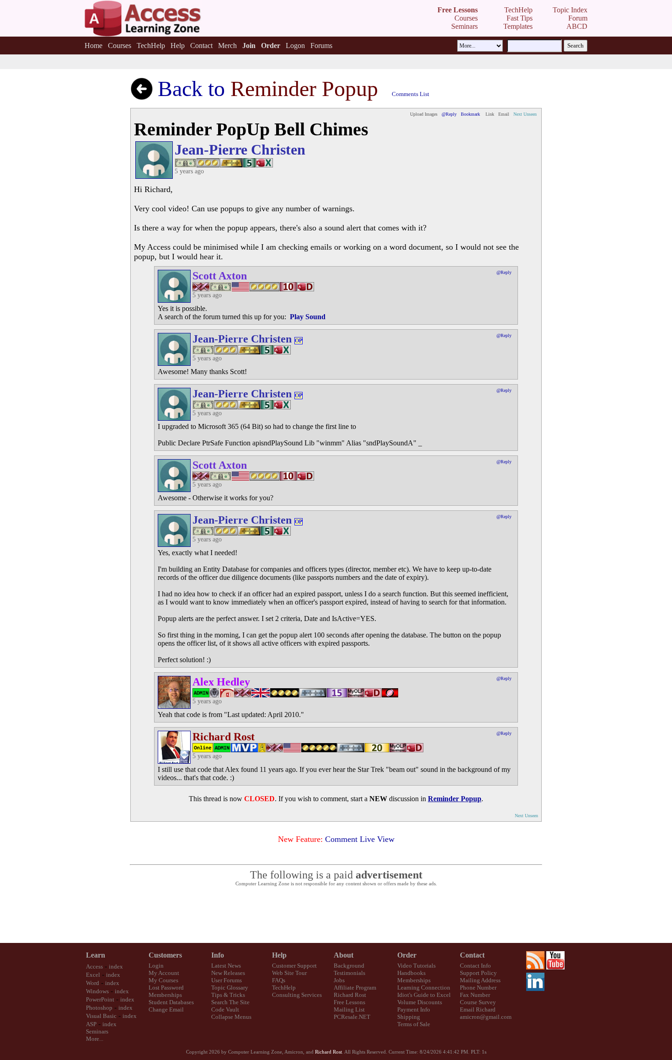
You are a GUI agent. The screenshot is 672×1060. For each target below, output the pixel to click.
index (116, 966)
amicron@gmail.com (486, 1016)
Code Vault (225, 1009)
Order (406, 955)
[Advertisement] (336, 915)
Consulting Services (297, 994)
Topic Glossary (229, 987)
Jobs (339, 980)
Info (217, 955)
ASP (91, 1024)
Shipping (408, 1016)
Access (94, 966)
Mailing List (349, 1009)
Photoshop (99, 1007)
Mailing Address (480, 980)
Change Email (166, 1009)
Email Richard (478, 1009)
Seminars (97, 1031)
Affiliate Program (355, 987)
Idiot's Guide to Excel (424, 994)
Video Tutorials (416, 965)
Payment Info (413, 1009)
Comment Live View (360, 839)
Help (178, 45)
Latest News (226, 965)
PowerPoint (100, 999)
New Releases (228, 972)
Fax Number (475, 994)
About (343, 955)
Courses (119, 45)
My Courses (163, 980)
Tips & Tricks (228, 994)
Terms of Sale (413, 1024)
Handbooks (411, 972)
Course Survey (478, 1002)
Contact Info (475, 965)
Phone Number (478, 987)
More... (94, 1038)
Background (349, 965)
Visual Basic (101, 1015)
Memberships (165, 994)
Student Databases (171, 1002)
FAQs (278, 980)
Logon (295, 45)
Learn (95, 955)
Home (93, 45)
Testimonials (349, 972)
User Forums (226, 980)
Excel (93, 974)
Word (92, 983)
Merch (227, 45)
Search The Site (230, 1002)
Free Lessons (349, 1002)
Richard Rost (350, 994)
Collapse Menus (231, 1016)
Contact (201, 45)
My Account (164, 972)
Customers (165, 955)
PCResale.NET (352, 1016)
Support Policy (478, 972)
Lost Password (166, 987)
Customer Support (294, 965)
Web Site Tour (289, 972)
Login (156, 965)
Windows (97, 991)
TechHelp (151, 45)
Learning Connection (423, 987)
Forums (321, 45)
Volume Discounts (419, 1002)
